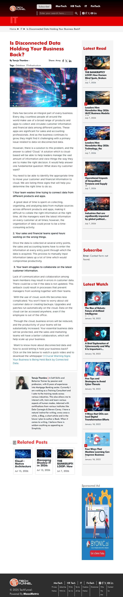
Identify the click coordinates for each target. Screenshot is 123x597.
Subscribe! (44, 6)
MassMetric (31, 594)
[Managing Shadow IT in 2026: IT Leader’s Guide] (44, 453)
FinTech (95, 6)
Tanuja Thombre (40, 378)
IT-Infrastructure (33, 65)
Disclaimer (95, 587)
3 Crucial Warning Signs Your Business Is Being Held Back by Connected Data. (41, 359)
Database (20, 65)
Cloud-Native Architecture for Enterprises (23, 466)
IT (86, 6)
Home (13, 29)
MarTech (61, 6)
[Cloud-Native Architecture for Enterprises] (23, 453)
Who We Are (102, 591)
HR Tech (75, 6)
